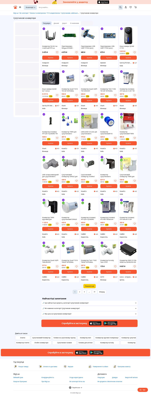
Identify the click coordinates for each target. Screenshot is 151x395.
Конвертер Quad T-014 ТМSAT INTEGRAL (70, 261)
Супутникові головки (64, 343)
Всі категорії (24, 13)
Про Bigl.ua (45, 381)
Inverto (22, 338)
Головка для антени (85, 343)
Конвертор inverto (22, 343)
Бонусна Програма (20, 381)
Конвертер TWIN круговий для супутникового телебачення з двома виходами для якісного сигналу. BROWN (50, 218)
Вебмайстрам (18, 377)
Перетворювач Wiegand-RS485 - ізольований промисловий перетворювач (67, 47)
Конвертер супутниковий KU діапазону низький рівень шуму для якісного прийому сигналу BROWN (107, 133)
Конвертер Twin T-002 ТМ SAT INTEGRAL (108, 90)
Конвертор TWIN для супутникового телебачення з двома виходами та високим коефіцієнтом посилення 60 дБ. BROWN (69, 133)
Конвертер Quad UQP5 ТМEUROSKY (50, 261)
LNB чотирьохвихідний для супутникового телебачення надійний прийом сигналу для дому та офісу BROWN (50, 175)
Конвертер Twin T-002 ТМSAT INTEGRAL (89, 261)
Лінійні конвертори (41, 343)
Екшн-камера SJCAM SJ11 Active (49, 90)
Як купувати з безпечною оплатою (110, 381)
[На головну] (15, 8)
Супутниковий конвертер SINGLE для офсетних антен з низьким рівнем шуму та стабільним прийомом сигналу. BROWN (69, 175)
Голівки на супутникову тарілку (65, 338)
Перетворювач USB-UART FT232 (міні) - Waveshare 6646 (88, 47)
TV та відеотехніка (53, 13)
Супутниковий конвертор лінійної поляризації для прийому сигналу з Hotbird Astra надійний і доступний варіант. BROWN (89, 175)
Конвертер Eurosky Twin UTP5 (107, 261)
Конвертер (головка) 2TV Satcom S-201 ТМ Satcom (127, 90)
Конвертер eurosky (107, 343)
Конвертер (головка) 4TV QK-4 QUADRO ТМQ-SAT (88, 218)
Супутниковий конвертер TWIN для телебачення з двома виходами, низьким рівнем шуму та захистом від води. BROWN (127, 175)
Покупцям (101, 377)
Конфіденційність (47, 377)
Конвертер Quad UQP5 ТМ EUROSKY (89, 90)
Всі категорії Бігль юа (77, 381)
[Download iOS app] (95, 323)
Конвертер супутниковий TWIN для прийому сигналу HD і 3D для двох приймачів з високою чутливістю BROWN (127, 133)
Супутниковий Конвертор (41, 338)
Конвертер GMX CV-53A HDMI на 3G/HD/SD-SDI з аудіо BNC (128, 261)
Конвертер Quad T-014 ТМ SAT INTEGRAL (70, 90)
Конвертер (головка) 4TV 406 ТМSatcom (107, 218)
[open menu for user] (126, 7)
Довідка (115, 377)
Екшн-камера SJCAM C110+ (127, 47)
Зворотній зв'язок (131, 377)
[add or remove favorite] (57, 52)
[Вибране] (131, 8)
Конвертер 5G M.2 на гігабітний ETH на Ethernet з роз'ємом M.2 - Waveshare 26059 (50, 47)
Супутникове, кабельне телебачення (74, 13)
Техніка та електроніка (38, 13)
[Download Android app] (110, 323)
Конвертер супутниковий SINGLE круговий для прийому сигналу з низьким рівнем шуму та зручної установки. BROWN (70, 218)
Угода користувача (76, 377)
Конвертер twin (85, 338)
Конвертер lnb (133, 343)
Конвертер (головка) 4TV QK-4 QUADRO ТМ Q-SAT (50, 133)
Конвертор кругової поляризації (107, 338)
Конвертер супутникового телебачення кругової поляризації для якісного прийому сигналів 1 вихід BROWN (108, 175)
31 (94, 292)
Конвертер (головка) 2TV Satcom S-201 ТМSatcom (127, 218)
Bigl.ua (15, 13)
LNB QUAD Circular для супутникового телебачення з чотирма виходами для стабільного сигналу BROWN (89, 133)
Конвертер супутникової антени (133, 338)
